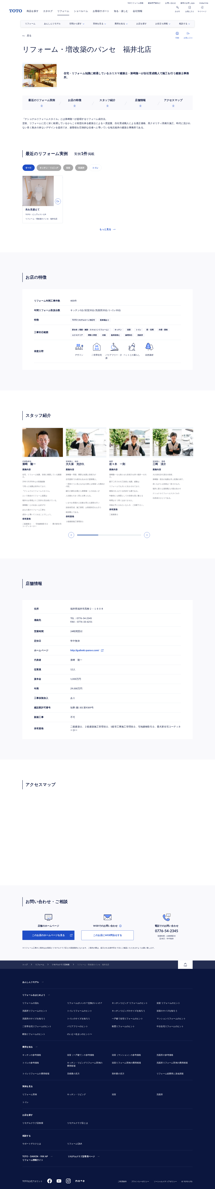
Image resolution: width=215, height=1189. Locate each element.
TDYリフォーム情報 (135, 3)
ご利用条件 (122, 1181)
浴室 (68, 168)
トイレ (95, 168)
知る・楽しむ (121, 11)
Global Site (203, 3)
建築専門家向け (154, 3)
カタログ (48, 11)
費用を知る (27, 1047)
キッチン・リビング (49, 168)
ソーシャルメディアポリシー (165, 1181)
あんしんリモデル (30, 982)
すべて (28, 168)
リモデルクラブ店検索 (60, 964)
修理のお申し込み (187, 3)
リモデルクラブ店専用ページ (81, 1157)
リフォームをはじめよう (33, 995)
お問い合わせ (170, 3)
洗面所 (81, 168)
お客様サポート (101, 11)
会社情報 (137, 11)
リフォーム (63, 11)
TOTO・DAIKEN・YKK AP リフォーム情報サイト (35, 1158)
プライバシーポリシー (140, 1181)
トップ (25, 964)
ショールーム (81, 11)
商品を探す (32, 11)
